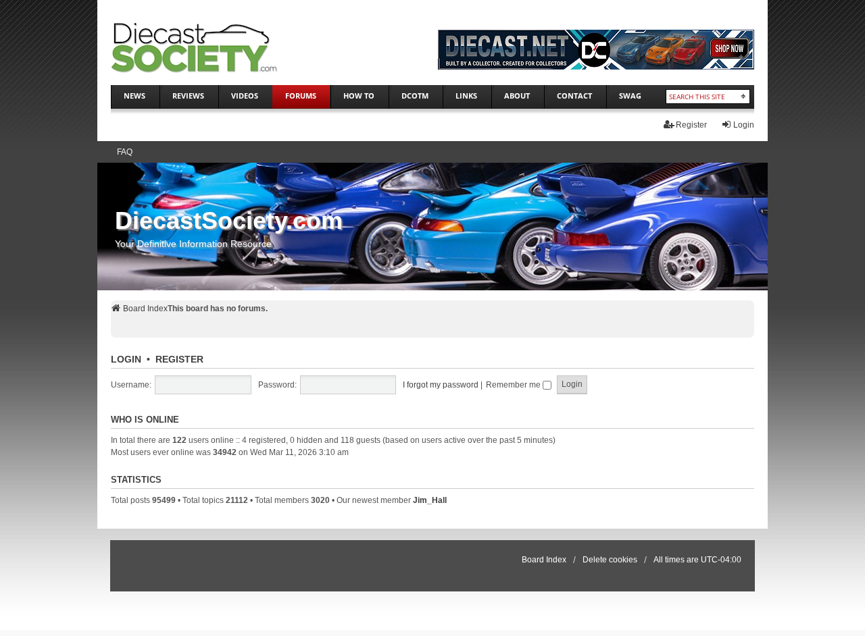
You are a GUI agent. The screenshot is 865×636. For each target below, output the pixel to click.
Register (179, 359)
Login (126, 359)
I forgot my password (440, 385)
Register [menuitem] (691, 125)
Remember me (514, 385)
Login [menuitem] (743, 125)
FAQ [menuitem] (124, 152)
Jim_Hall (430, 500)
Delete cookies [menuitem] (610, 559)
